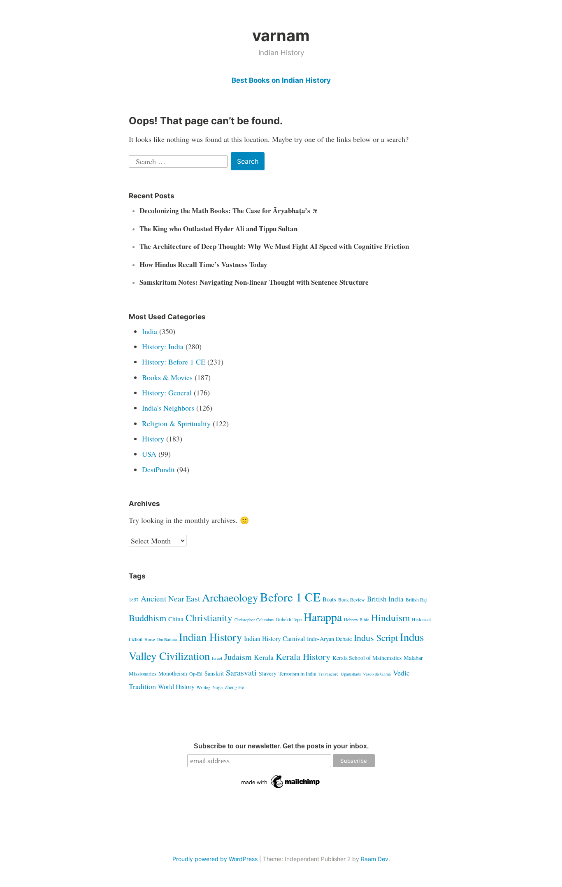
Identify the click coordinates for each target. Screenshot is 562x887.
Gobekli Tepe (289, 619)
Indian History (210, 636)
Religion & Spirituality (176, 423)
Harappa (323, 617)
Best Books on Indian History (281, 80)
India (149, 331)
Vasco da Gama (377, 674)
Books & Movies (167, 377)
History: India (162, 346)
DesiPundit (158, 469)
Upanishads (351, 674)
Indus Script (376, 637)
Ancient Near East (170, 598)
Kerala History (303, 656)
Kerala (264, 657)
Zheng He (234, 687)
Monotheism (172, 673)
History (153, 439)
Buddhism (147, 618)
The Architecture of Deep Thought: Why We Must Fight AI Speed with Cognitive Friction (274, 246)
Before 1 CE (290, 597)
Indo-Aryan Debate (329, 639)
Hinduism (390, 617)
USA (149, 454)
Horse (149, 639)
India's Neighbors (168, 408)
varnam (281, 35)
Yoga (217, 687)
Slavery (267, 673)
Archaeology (230, 597)
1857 (134, 599)
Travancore (328, 674)
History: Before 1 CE (173, 362)
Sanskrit (214, 673)
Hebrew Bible (356, 619)
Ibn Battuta (167, 639)
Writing (203, 687)
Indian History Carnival (274, 638)
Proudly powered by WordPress (215, 858)
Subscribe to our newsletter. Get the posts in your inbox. (281, 746)
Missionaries (142, 673)
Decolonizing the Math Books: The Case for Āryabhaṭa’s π (228, 210)
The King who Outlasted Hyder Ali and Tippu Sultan (218, 228)
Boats (329, 599)
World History (176, 686)
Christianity (209, 617)
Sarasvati (241, 672)
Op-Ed (195, 673)
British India (385, 599)
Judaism (238, 656)
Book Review (351, 599)
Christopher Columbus (254, 619)
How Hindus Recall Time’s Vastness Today (203, 264)
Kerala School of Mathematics (367, 658)
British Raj (416, 599)
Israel (217, 658)
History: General (167, 392)
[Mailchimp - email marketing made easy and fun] (281, 788)
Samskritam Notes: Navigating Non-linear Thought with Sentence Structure (254, 282)
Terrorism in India (297, 673)
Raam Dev (374, 858)
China (175, 619)
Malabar (413, 658)
